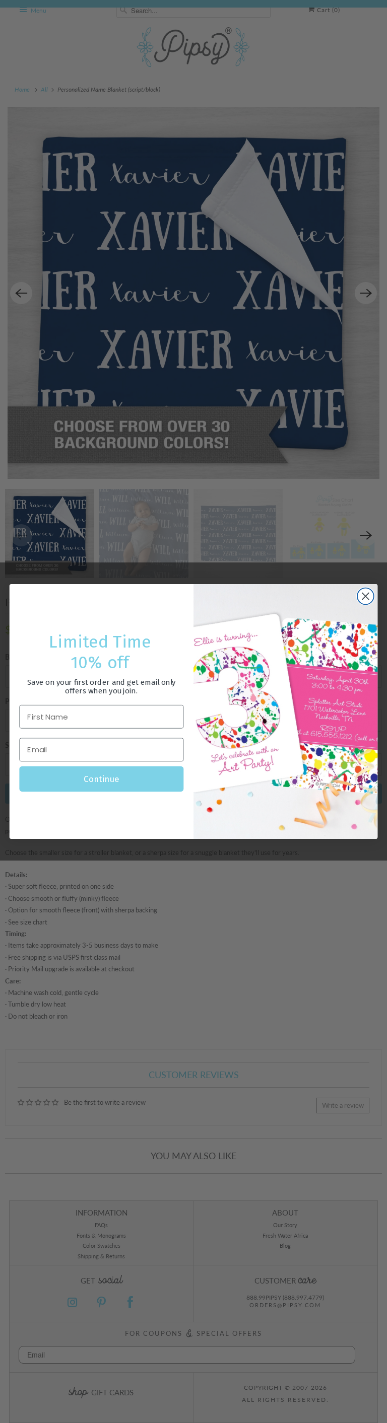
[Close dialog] (365, 596)
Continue (101, 779)
